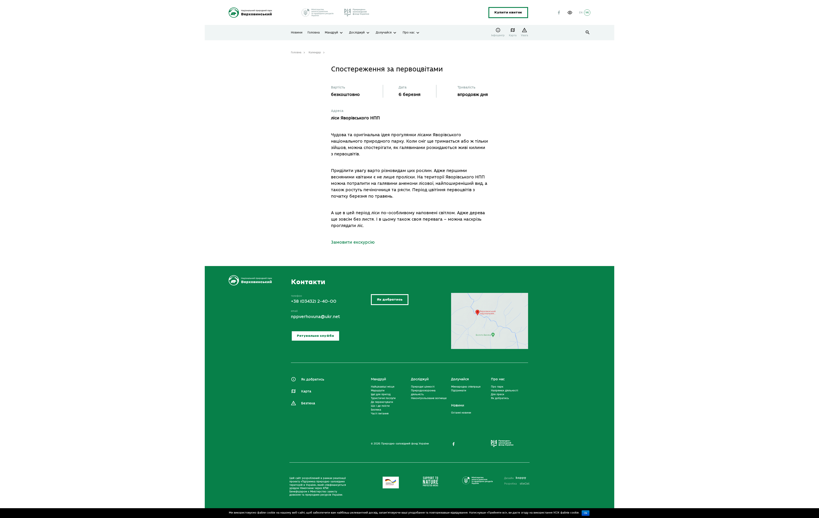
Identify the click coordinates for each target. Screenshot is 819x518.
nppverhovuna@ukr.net (315, 316)
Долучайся (384, 32)
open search (587, 32)
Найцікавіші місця (382, 386)
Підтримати (458, 390)
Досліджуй (357, 32)
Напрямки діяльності (504, 390)
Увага (524, 35)
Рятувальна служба (315, 335)
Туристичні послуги (383, 398)
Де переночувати (382, 402)
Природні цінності (422, 386)
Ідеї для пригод (381, 394)
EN (580, 12)
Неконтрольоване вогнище (429, 398)
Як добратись (389, 299)
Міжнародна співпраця (466, 386)
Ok (585, 513)
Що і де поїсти (380, 405)
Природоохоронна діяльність (423, 392)
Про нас (409, 32)
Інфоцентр (498, 35)
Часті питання (380, 413)
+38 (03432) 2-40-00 (313, 301)
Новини (296, 32)
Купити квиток (508, 12)
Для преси (497, 394)
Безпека (308, 403)
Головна (314, 32)
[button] (570, 12)
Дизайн (509, 478)
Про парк (497, 386)
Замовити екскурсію (353, 242)
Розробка (517, 483)
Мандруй (331, 32)
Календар (315, 52)
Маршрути (378, 390)
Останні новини (461, 412)
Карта (513, 35)
